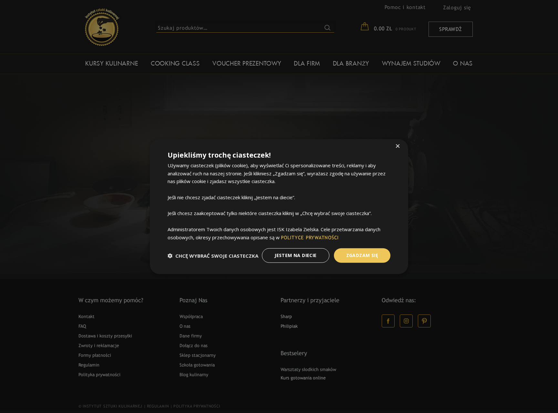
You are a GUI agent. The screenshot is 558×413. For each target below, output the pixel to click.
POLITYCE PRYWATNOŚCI (310, 237)
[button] (213, 255)
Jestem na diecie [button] (295, 255)
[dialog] (279, 206)
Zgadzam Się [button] (362, 255)
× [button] (397, 146)
